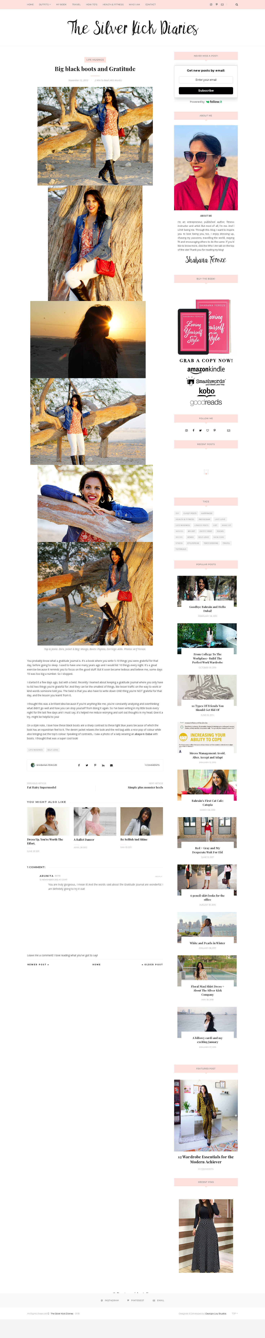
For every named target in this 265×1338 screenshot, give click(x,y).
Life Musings (95, 59)
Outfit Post (206, 531)
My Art (191, 531)
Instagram (204, 519)
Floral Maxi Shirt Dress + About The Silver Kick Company (207, 990)
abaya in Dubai (143, 734)
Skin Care (219, 537)
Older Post (153, 964)
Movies (179, 531)
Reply (158, 876)
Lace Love (220, 519)
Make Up (226, 525)
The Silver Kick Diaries (62, 1313)
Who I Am (134, 4)
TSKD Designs (211, 543)
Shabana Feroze (46, 765)
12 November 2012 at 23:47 (53, 879)
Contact (150, 4)
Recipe (179, 537)
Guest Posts (190, 513)
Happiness (206, 513)
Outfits (44, 4)
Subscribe (206, 90)
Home (30, 4)
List (215, 525)
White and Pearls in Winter (207, 943)
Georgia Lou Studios (215, 1313)
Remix (190, 537)
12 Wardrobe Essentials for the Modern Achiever (206, 1159)
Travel (76, 4)
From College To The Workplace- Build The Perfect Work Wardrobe (207, 658)
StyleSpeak (193, 543)
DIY (177, 513)
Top (234, 1313)
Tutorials (181, 549)
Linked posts (202, 525)
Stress (179, 543)
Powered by (197, 101)
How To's (91, 4)
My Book (61, 4)
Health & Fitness (113, 4)
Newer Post (37, 964)
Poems (220, 531)
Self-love (53, 750)
